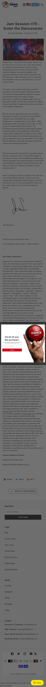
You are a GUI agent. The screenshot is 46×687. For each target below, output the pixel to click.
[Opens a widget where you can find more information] (37, 683)
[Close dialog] (43, 326)
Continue (12, 350)
